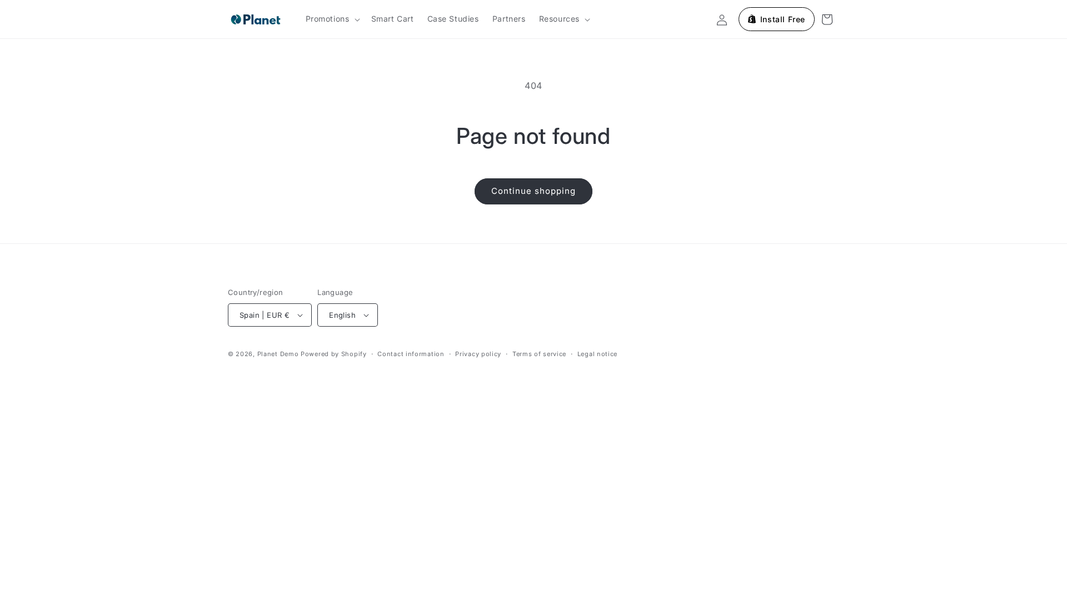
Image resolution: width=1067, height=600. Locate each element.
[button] (332, 19)
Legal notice (597, 354)
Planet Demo (278, 354)
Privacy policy (478, 354)
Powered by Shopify (334, 354)
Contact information (410, 354)
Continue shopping (533, 191)
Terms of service (539, 354)
